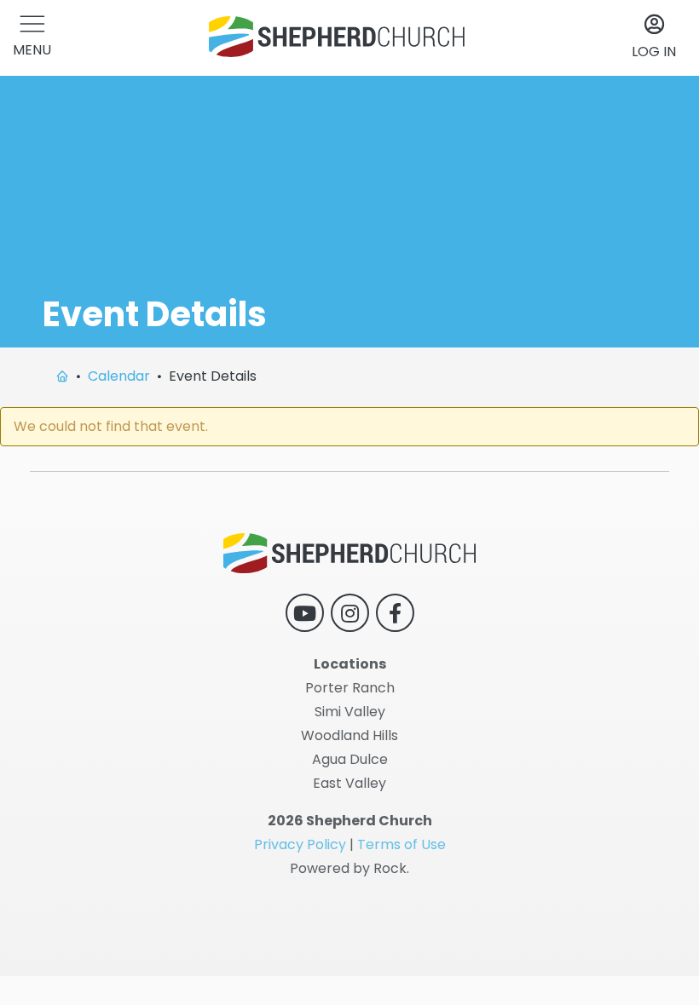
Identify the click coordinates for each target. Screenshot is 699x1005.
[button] (32, 37)
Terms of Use (401, 844)
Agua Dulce (350, 759)
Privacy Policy (300, 844)
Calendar (119, 376)
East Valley (349, 783)
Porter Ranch (350, 688)
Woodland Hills (349, 735)
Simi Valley (350, 711)
